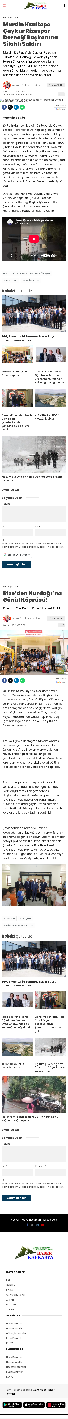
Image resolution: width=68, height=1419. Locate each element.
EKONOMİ (11, 1304)
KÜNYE (9, 1343)
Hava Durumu (14, 1323)
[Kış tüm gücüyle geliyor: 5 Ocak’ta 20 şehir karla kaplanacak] (34, 454)
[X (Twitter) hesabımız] (32, 1225)
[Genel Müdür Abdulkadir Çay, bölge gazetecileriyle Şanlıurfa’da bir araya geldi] (17, 400)
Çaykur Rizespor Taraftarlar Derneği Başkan (28, 273)
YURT (61, 94)
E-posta (40, 526)
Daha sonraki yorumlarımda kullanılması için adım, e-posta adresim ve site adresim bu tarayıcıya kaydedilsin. (33, 545)
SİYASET (10, 1290)
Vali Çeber (26, 918)
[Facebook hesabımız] (27, 1225)
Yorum (7, 503)
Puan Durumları (14, 1338)
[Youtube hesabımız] (42, 1225)
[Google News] (60, 109)
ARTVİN (10, 1299)
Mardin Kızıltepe (31, 280)
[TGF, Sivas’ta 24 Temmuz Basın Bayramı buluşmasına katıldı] (34, 313)
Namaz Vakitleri (14, 1328)
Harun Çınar (11, 280)
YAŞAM (10, 1309)
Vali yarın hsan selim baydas (19, 925)
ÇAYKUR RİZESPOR (15, 1294)
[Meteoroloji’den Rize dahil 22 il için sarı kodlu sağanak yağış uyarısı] (34, 1094)
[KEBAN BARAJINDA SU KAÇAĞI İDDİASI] (50, 400)
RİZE (8, 1280)
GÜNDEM (10, 1285)
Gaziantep (10, 918)
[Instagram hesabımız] (37, 1225)
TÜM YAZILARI (55, 85)
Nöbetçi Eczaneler (16, 1333)
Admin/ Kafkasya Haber (26, 85)
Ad (4, 526)
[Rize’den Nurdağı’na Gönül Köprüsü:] (17, 356)
